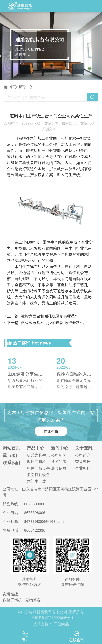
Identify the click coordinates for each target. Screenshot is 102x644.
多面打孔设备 (38, 475)
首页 (13, 87)
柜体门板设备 (38, 468)
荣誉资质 (83, 462)
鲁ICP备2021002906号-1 (52, 617)
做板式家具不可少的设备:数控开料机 (44, 322)
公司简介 (83, 455)
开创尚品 (61, 623)
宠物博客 (33, 599)
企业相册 (83, 468)
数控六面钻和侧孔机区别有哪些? (40, 316)
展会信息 (58, 468)
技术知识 (58, 462)
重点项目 (11, 455)
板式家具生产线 (39, 455)
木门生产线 (36, 481)
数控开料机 (36, 462)
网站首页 (11, 448)
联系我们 (11, 462)
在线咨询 (51, 431)
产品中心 (35, 448)
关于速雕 (84, 448)
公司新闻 (58, 455)
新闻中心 (25, 87)
